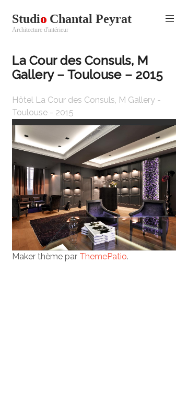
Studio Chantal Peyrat (72, 19)
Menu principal (169, 19)
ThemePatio (103, 256)
